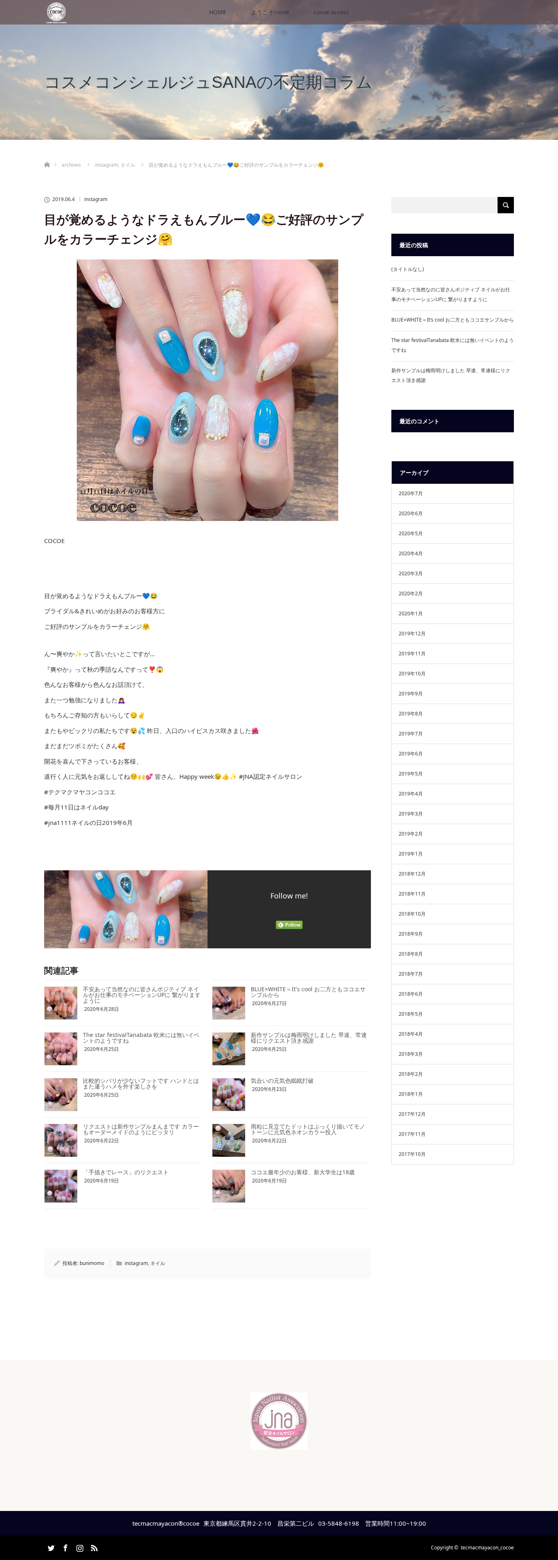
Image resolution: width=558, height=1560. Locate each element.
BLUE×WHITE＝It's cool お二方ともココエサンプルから (308, 992)
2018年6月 (411, 993)
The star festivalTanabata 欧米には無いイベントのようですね (141, 1037)
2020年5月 (411, 533)
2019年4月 (411, 793)
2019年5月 (411, 773)
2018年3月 (411, 1053)
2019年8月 (411, 713)
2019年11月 (412, 653)
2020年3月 (411, 573)
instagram (95, 199)
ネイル (157, 1263)
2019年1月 (411, 853)
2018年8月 (411, 953)
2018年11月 (412, 893)
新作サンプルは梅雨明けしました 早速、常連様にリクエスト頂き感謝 (309, 1037)
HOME (217, 12)
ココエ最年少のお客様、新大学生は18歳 (303, 1172)
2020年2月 (411, 593)
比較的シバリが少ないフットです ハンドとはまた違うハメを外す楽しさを (141, 1083)
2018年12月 (412, 873)
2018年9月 (411, 933)
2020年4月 (411, 553)
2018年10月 (412, 913)
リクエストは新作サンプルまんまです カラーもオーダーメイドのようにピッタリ (141, 1129)
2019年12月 (412, 633)
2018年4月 (411, 1033)
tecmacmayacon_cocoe (487, 1547)
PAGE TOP (538, 1504)
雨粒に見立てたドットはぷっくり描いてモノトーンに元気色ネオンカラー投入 (308, 1129)
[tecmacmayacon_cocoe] (279, 1443)
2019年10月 (412, 673)
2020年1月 (411, 613)
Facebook (64, 1546)
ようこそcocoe (270, 12)
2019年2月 (411, 833)
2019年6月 (411, 753)
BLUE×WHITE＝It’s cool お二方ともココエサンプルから (452, 319)
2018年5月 (411, 1013)
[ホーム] (46, 155)
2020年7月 (411, 493)
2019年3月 (411, 813)
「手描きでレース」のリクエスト (126, 1172)
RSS (93, 1546)
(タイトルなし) (407, 269)
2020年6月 (411, 513)
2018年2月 (411, 1074)
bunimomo (92, 1263)
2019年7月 (411, 733)
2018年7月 (411, 973)
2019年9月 (411, 693)
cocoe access (331, 12)
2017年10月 (412, 1154)
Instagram (79, 1546)
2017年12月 (412, 1114)
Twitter (50, 1546)
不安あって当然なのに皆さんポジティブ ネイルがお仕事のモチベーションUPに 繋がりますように (142, 994)
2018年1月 (411, 1094)
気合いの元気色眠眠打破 (282, 1080)
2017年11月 (412, 1134)
